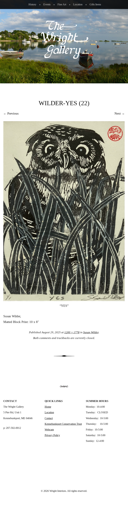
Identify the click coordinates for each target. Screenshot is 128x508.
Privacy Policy (52, 435)
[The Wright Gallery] (64, 57)
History (32, 4)
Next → (119, 113)
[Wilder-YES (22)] (64, 300)
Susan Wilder (90, 332)
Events (46, 4)
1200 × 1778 (72, 332)
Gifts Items (95, 4)
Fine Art (62, 4)
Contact (49, 418)
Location (77, 4)
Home (48, 406)
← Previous (10, 113)
